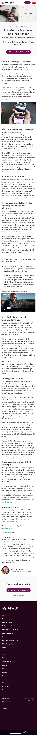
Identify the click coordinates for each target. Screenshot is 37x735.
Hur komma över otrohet (10, 637)
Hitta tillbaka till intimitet (10, 629)
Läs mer (27, 2)
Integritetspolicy (6, 702)
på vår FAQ (8, 528)
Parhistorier (6, 665)
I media (4, 672)
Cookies (4, 705)
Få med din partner (8, 644)
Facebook (5, 690)
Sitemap (4, 708)
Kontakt (4, 676)
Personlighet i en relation (10, 640)
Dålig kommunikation (9, 626)
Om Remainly (6, 661)
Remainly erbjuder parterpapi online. (14, 87)
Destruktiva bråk (7, 633)
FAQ (3, 668)
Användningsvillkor (7, 698)
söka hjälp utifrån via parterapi (22, 155)
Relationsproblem (7, 622)
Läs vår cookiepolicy (15, 733)
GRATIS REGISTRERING (18, 590)
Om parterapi (6, 619)
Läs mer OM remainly (18, 52)
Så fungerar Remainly (8, 658)
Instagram (5, 686)
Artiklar (4, 647)
